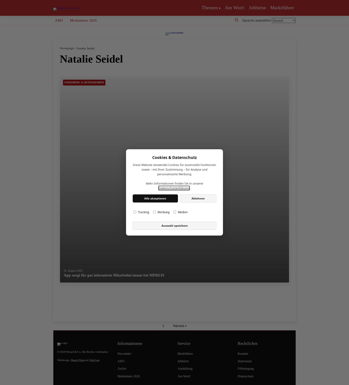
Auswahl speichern (174, 225)
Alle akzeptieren (155, 198)
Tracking (143, 212)
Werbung (163, 212)
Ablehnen (198, 198)
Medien (183, 212)
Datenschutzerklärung (174, 188)
